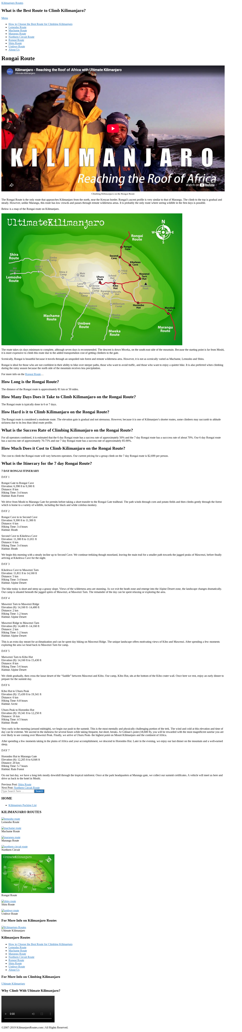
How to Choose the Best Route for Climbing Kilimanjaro (40, 24)
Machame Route (18, 30)
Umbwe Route (17, 46)
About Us (14, 49)
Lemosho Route (17, 27)
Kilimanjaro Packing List (22, 805)
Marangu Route (17, 33)
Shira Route (15, 43)
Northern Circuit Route (21, 36)
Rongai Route (16, 40)
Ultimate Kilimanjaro (13, 983)
